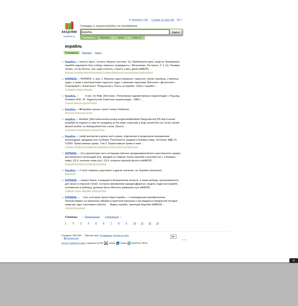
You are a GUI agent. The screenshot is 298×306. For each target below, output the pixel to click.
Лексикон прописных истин (79, 113)
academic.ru (69, 36)
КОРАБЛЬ (71, 78)
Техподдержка (106, 235)
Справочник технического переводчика (85, 130)
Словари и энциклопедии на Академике (108, 26)
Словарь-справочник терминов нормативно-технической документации (101, 147)
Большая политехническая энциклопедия (85, 164)
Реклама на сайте (121, 235)
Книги (121, 37)
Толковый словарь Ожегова (78, 89)
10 (134, 223)
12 (149, 223)
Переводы (105, 37)
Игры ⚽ (137, 37)
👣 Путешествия (71, 238)
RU (178, 20)
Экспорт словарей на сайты (73, 243)
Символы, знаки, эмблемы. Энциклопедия (85, 191)
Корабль (70, 61)
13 (157, 223)
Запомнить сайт (140, 20)
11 (142, 223)
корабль (70, 119)
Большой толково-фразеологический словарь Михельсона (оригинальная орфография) (109, 72)
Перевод (87, 52)
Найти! (176, 32)
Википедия (70, 174)
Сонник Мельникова (75, 208)
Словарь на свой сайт (162, 20)
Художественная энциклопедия (81, 103)
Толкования (88, 37)
